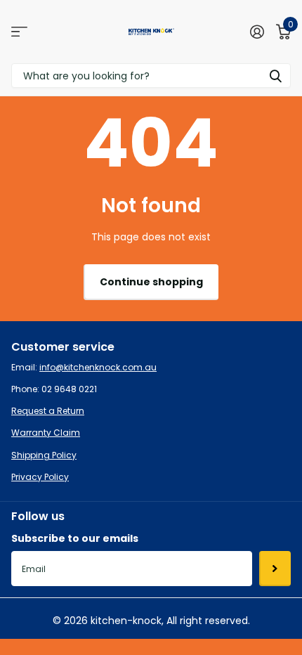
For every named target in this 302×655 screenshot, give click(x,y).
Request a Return (47, 411)
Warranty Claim (45, 433)
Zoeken (275, 75)
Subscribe (275, 568)
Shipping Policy (44, 455)
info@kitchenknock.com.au (98, 367)
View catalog (19, 32)
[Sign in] (256, 31)
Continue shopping (151, 282)
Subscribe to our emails (74, 538)
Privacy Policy (40, 477)
